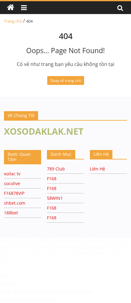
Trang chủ (13, 21)
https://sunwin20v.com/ (29, 299)
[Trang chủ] (10, 7)
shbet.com (14, 203)
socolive (12, 183)
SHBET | (119, 253)
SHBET (42, 241)
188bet (11, 213)
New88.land (78, 258)
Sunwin (8, 283)
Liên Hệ (97, 169)
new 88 (57, 258)
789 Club (56, 169)
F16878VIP (14, 193)
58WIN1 (55, 198)
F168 (51, 178)
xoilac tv (12, 174)
